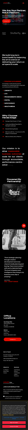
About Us (6, 367)
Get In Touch (7, 352)
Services (16, 367)
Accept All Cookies (14, 426)
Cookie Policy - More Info (8, 414)
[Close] (26, 402)
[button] (23, 3)
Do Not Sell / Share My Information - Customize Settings (14, 418)
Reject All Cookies (14, 422)
